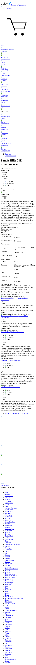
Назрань (7, 570)
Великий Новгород (11, 508)
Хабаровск (8, 645)
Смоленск (8, 617)
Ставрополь (8, 621)
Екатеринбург (9, 529)
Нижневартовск (10, 574)
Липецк (7, 555)
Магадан (7, 558)
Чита (6, 655)
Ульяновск (8, 640)
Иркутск (7, 534)
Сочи (6, 619)
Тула (6, 635)
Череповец (8, 652)
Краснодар (8, 548)
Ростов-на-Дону (10, 603)
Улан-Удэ (8, 638)
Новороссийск (9, 581)
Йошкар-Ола (9, 536)
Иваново (7, 532)
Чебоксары (8, 648)
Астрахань (8, 497)
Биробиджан (9, 503)
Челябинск (8, 650)
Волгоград (8, 515)
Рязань (7, 607)
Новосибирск (9, 582)
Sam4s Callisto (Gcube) (12, 332)
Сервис (3, 51)
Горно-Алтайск (10, 522)
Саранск (7, 612)
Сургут (7, 622)
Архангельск (9, 496)
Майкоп (7, 562)
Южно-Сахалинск (10, 659)
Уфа (6, 643)
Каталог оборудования (18, 5)
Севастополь (9, 615)
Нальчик (7, 572)
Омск (6, 586)
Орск (6, 591)
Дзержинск (8, 525)
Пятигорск (8, 602)
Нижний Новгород (11, 576)
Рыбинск (7, 605)
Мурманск (8, 567)
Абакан (7, 492)
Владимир (8, 513)
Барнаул (7, 499)
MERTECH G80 (10, 387)
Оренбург (8, 589)
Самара (7, 609)
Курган (7, 551)
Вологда (7, 518)
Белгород (8, 501)
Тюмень (7, 636)
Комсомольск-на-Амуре (12, 544)
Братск (7, 504)
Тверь (6, 629)
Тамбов (7, 628)
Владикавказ (9, 511)
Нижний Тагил (10, 577)
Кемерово (8, 543)
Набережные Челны (11, 569)
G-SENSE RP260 (11, 360)
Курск (7, 553)
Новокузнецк (9, 579)
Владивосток (9, 510)
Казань (7, 537)
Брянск (7, 506)
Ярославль (8, 662)
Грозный (7, 523)
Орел (6, 588)
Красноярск (8, 549)
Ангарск (7, 494)
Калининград (9, 539)
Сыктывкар (8, 624)
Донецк (7, 527)
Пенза (7, 593)
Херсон (7, 647)
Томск (7, 633)
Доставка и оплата (7, 49)
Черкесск (8, 654)
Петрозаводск (9, 596)
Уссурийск (8, 642)
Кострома (8, 546)
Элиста (7, 657)
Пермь (7, 595)
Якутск (7, 661)
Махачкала (8, 563)
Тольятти (8, 631)
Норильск (8, 584)
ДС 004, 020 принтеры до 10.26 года (16, 413)
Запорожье (8, 530)
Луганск (7, 556)
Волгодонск (8, 516)
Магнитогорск (9, 560)
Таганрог (8, 626)
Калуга (7, 541)
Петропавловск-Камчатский (14, 598)
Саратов (7, 614)
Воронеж (8, 520)
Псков (7, 600)
